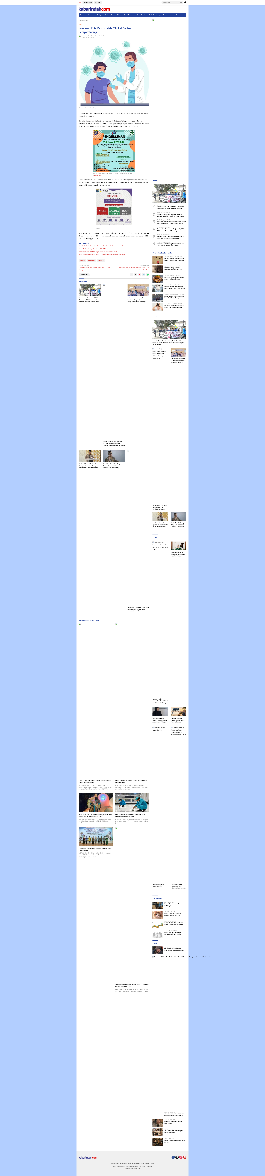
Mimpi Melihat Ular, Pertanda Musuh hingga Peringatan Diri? (173, 924)
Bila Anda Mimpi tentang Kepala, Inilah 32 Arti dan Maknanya (174, 306)
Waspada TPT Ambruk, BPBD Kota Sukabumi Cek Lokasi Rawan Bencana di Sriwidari (138, 609)
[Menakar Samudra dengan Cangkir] (160, 804)
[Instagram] (180, 1157)
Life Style (99, 15)
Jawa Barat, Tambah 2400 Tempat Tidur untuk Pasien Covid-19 (98, 252)
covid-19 (82, 260)
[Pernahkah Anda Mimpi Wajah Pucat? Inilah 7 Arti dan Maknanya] (157, 288)
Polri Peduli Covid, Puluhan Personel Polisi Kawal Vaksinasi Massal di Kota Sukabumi (134, 267)
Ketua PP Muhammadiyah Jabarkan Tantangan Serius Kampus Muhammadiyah (95, 781)
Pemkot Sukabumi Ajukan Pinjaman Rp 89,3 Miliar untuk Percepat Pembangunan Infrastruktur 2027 (90, 465)
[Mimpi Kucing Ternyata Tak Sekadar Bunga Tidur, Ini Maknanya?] (157, 915)
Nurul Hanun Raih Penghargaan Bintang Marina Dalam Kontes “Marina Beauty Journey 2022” (95, 815)
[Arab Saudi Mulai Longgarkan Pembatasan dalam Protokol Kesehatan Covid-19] (132, 802)
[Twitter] (177, 1157)
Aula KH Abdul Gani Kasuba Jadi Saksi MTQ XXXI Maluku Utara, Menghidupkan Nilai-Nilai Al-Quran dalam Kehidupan (175, 1115)
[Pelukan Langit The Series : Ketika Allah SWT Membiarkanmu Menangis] (178, 711)
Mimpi (158, 15)
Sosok (171, 15)
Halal (177, 15)
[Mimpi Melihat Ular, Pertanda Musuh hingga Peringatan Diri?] (157, 924)
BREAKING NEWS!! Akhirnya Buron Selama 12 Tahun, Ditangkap (95, 267)
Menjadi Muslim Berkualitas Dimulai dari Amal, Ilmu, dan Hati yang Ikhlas (160, 701)
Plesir (119, 15)
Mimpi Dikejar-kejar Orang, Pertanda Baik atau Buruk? (172, 933)
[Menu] (80, 2)
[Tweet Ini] (135, 274)
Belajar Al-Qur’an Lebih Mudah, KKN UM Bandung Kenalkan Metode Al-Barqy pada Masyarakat (114, 443)
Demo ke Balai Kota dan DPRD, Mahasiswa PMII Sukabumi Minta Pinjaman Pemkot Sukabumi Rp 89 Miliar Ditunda (89, 300)
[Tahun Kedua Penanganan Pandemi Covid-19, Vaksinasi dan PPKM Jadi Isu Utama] (132, 905)
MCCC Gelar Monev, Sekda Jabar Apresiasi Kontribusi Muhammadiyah (95, 849)
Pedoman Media (126, 1163)
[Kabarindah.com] (94, 9)
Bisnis (106, 15)
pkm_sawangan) (98, 175)
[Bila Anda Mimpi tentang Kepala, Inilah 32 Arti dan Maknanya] (157, 307)
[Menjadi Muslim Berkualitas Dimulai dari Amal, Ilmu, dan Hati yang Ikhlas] (160, 619)
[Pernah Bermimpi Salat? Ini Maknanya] (157, 905)
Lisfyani (85, 36)
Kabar (90, 15)
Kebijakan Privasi (138, 1163)
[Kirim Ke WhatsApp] (147, 274)
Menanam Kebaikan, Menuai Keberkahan (173, 1122)
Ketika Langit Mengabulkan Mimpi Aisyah (174, 1141)
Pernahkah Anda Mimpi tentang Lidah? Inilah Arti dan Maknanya (174, 259)
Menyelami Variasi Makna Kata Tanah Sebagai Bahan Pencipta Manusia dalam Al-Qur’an (178, 886)
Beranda (82, 15)
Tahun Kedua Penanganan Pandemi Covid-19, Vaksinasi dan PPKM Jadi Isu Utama (132, 985)
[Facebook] (173, 1157)
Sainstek (143, 15)
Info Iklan (97, 2)
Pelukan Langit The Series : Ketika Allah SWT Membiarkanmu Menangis (178, 720)
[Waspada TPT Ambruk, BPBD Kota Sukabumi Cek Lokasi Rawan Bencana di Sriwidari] (138, 527)
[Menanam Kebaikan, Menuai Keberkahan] (157, 1123)
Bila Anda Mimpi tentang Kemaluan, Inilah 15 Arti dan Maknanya (173, 269)
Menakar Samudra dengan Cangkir (158, 885)
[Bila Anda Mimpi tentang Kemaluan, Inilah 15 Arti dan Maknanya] (157, 269)
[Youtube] (184, 1157)
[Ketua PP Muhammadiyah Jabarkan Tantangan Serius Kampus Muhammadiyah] (96, 701)
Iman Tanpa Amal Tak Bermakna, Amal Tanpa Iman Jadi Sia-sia (178, 554)
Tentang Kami (88, 2)
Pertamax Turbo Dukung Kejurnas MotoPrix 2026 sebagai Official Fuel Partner (170, 245)
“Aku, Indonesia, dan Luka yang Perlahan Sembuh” (173, 1131)
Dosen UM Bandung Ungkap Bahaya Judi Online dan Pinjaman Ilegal (131, 781)
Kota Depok (91, 36)
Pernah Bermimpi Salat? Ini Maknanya (172, 905)
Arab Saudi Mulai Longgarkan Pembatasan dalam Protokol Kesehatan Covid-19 (130, 815)
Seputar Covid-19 (99, 36)
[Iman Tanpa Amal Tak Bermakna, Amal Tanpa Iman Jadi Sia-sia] (178, 546)
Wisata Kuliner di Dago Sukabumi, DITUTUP (92, 249)
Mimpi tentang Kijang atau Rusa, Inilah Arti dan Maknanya (174, 297)
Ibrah (112, 15)
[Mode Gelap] (185, 2)
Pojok (165, 15)
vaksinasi (101, 260)
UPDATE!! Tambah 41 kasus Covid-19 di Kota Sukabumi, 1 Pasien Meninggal (102, 255)
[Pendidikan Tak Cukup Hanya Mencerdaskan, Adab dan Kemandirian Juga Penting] (114, 456)
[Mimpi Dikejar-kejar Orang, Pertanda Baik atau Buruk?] (157, 934)
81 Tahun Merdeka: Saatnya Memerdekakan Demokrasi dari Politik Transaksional (174, 950)
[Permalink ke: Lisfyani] (80, 36)
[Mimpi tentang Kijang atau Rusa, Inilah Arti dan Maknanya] (157, 298)
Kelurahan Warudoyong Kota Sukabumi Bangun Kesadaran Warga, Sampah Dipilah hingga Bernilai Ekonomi (137, 300)
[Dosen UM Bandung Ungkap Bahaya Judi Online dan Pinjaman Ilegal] (132, 701)
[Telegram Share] (143, 274)
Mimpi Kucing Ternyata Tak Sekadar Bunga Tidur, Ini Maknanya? (172, 914)
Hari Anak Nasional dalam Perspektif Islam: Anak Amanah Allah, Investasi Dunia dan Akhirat (159, 720)
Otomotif (135, 15)
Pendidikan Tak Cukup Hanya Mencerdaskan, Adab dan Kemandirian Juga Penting (112, 465)
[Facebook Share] (131, 274)
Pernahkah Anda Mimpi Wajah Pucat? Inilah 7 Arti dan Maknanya (174, 287)
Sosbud (151, 15)
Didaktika (127, 15)
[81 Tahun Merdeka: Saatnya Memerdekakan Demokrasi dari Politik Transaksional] (157, 950)
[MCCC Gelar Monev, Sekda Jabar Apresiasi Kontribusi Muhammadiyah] (96, 836)
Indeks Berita (150, 1163)
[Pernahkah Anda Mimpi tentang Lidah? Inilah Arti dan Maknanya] (157, 260)
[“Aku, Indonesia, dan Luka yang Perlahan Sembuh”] (157, 1132)
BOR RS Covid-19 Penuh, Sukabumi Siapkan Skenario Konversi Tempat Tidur (102, 246)
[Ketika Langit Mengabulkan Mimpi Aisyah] (157, 1142)
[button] (181, 2)
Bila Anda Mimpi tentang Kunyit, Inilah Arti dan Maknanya (174, 278)
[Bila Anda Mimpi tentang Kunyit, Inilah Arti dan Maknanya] (157, 279)
